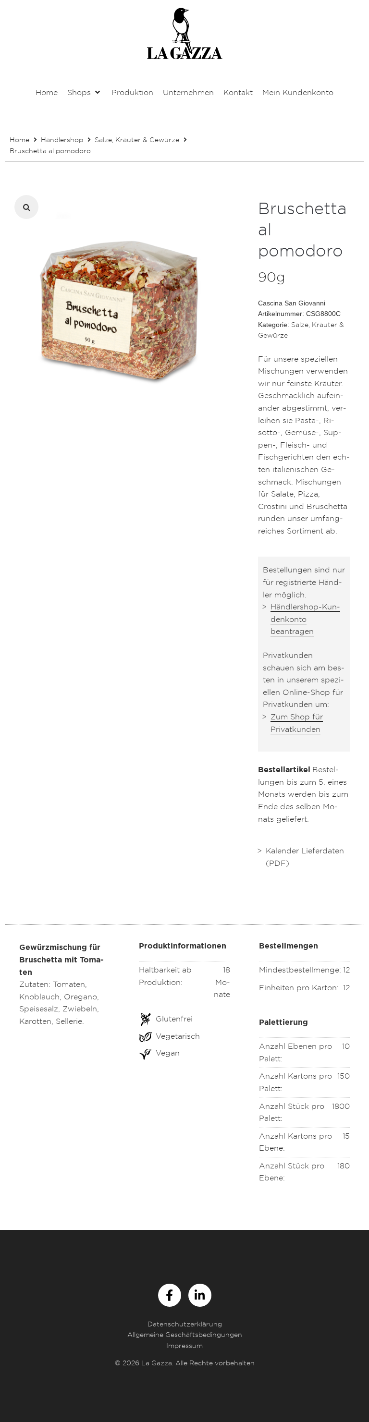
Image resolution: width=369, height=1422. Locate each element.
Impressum (184, 1345)
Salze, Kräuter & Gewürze (137, 139)
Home (19, 139)
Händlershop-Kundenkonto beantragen (305, 619)
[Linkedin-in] (199, 1295)
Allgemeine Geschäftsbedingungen (184, 1334)
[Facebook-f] (169, 1295)
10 (346, 1046)
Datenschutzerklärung (185, 1324)
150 (343, 1076)
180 (343, 1165)
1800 (341, 1106)
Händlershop (62, 139)
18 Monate (222, 982)
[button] (84, 92)
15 (346, 1136)
